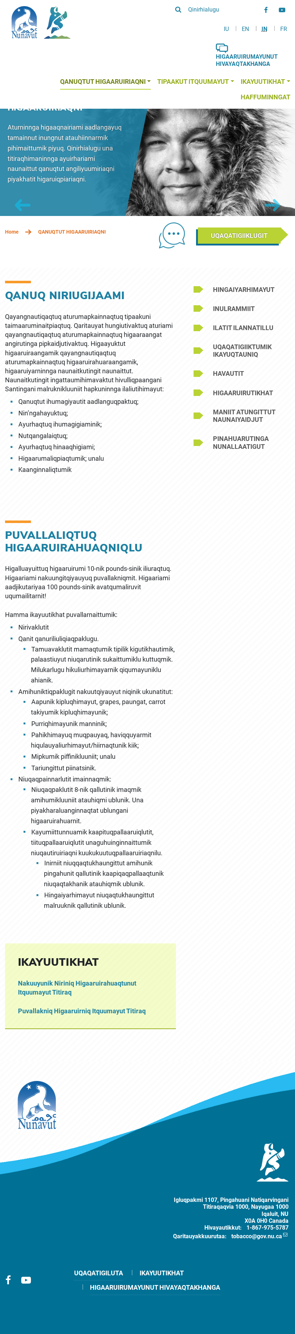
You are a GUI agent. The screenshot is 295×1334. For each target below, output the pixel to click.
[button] (197, 9)
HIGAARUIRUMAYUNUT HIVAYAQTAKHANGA (155, 1287)
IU (226, 29)
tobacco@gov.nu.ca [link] (256, 1236)
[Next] (272, 205)
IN (264, 29)
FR (283, 29)
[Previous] (23, 205)
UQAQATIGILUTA (98, 1273)
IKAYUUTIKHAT (162, 1273)
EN (245, 29)
